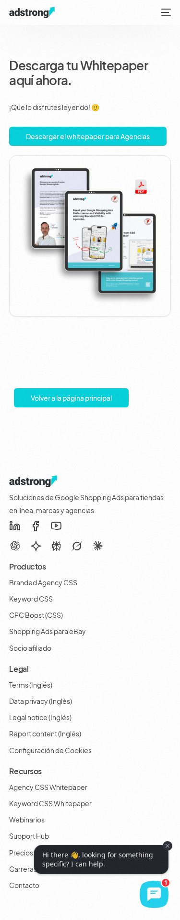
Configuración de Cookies (50, 750)
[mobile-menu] (165, 12)
